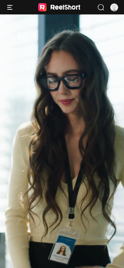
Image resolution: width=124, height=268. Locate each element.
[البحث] (101, 7)
